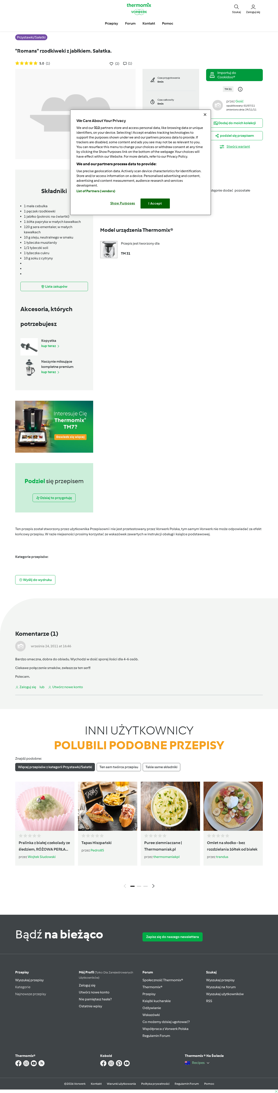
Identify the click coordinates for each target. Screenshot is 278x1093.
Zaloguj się (87, 985)
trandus (222, 857)
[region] (140, 162)
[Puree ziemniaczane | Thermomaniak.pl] (170, 806)
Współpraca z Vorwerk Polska (165, 1029)
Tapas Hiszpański (96, 842)
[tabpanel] (139, 836)
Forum (147, 972)
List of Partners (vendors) (95, 191)
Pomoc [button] (167, 23)
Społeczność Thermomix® (162, 980)
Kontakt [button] (148, 23)
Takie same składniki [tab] (161, 767)
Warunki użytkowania (121, 1084)
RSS (209, 1001)
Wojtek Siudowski (42, 857)
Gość (239, 101)
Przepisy (22, 972)
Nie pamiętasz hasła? (95, 999)
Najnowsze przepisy (30, 994)
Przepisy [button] (111, 23)
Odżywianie (151, 1008)
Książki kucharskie (156, 1001)
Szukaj (211, 972)
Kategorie (22, 987)
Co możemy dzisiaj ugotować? (166, 1022)
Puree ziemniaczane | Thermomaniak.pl (163, 846)
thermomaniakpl (166, 857)
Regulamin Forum (156, 1036)
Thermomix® (152, 987)
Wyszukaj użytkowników (225, 994)
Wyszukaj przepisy (29, 980)
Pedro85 (97, 850)
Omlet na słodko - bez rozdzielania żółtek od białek (232, 846)
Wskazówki (151, 1015)
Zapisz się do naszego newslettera (172, 937)
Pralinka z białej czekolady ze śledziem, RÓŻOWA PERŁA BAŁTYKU (44, 846)
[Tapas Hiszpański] (107, 806)
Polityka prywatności (155, 1084)
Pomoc (209, 1084)
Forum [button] (130, 23)
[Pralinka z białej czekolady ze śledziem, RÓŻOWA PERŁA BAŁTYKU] (44, 806)
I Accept (155, 203)
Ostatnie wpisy (90, 1006)
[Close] (205, 114)
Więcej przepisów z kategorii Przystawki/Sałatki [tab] (55, 767)
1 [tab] (132, 886)
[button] (236, 9)
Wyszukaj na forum (221, 987)
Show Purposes (122, 203)
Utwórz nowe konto (94, 992)
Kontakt (96, 1084)
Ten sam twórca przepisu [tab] (118, 767)
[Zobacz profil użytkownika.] (217, 105)
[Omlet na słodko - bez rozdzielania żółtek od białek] (233, 806)
